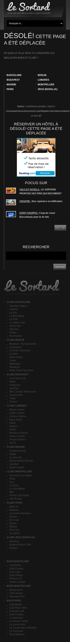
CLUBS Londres (17, 405)
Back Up (13, 506)
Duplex (13, 516)
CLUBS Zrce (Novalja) (21, 537)
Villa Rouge (15, 498)
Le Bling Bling (16, 316)
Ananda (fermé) (17, 450)
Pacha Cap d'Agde (19, 495)
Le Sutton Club (17, 322)
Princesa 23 (15, 578)
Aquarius (14, 541)
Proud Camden (17, 439)
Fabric (12, 423)
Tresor (12, 360)
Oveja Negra (16, 575)
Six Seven (14, 533)
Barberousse (16, 589)
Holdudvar (14, 385)
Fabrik (12, 454)
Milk (11, 492)
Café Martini (15, 604)
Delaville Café (16, 611)
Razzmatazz (15, 335)
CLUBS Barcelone (18, 302)
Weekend (14, 367)
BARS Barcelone (18, 561)
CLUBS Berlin (15, 340)
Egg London (15, 419)
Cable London (16, 413)
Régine (13, 526)
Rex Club (14, 530)
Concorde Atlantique (20, 513)
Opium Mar (15, 326)
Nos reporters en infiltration (40, 201)
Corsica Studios (17, 416)
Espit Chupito (16, 568)
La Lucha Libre (17, 624)
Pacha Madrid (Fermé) (21, 460)
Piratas (13, 332)
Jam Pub (14, 388)
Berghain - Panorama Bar (22, 343)
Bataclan (14, 510)
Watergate (14, 363)
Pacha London (17, 436)
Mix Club (14, 520)
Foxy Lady (14, 572)
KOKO (12, 429)
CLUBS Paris (14, 502)
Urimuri (13, 401)
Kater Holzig (15, 357)
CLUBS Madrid (16, 447)
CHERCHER (59, 267)
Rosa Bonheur (17, 634)
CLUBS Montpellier (19, 471)
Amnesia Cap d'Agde (20, 475)
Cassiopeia (15, 347)
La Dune (13, 485)
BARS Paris (14, 600)
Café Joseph (16, 593)
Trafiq (12, 398)
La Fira (13, 312)
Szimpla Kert (16, 395)
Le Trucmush (16, 631)
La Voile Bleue (17, 488)
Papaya (13, 548)
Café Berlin (15, 565)
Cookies (13, 353)
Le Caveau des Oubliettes (23, 627)
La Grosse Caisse (18, 621)
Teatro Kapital (16, 467)
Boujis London (17, 409)
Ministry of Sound (18, 433)
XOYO (12, 442)
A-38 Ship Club (17, 378)
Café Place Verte (18, 607)
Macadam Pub (17, 596)
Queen (13, 523)
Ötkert (12, 381)
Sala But (13, 464)
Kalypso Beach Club (20, 544)
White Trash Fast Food (21, 370)
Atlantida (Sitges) (18, 306)
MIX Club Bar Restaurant (22, 391)
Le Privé (13, 319)
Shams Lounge (17, 581)
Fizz (11, 482)
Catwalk (13, 309)
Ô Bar (12, 478)
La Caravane (16, 617)
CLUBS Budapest (17, 374)
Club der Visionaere (20, 350)
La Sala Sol (15, 457)
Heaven (13, 426)
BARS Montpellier (19, 586)
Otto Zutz (14, 329)
